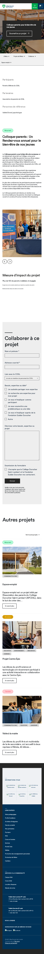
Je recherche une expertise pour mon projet (21, 394)
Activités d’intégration (11, 821)
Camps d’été (8, 877)
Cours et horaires (10, 839)
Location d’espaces (10, 884)
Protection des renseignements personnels (17, 854)
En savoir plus (9, 606)
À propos (8, 832)
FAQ (6, 836)
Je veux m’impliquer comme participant (19, 401)
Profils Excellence (10, 818)
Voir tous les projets (32, 535)
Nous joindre (10, 920)
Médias (7, 850)
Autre (10, 419)
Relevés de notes (10, 888)
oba (11, 846)
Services (7, 843)
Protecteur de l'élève (11, 857)
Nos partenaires (9, 829)
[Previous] (4, 261)
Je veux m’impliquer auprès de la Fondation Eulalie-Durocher (21, 414)
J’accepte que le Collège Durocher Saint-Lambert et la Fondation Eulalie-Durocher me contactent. (22, 472)
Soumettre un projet (17, 34)
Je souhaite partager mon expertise (23, 389)
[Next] (10, 261)
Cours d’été (8, 881)
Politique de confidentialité (11, 943)
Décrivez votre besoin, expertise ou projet (19, 427)
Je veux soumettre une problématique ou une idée (19, 407)
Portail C (7, 846)
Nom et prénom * (12, 351)
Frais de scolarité (10, 825)
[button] (41, 6)
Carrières (7, 861)
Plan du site (17, 941)
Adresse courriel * (12, 363)
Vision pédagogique (10, 814)
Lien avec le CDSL (12, 374)
